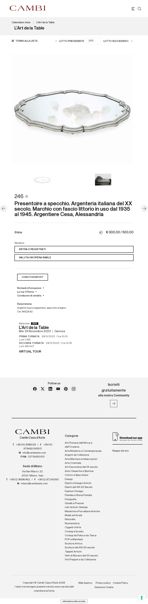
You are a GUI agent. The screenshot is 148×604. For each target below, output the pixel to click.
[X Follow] (42, 388)
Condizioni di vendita (29, 295)
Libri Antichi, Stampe (76, 507)
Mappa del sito (120, 451)
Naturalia (70, 519)
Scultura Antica (73, 543)
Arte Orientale (73, 463)
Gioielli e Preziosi (74, 503)
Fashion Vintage (74, 491)
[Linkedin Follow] (50, 388)
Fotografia (70, 499)
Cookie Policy (120, 583)
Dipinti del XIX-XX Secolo (78, 487)
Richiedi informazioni (29, 288)
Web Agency (85, 583)
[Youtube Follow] (58, 388)
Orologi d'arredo (74, 531)
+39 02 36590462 (19, 479)
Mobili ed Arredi (73, 515)
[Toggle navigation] (133, 8)
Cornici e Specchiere (76, 475)
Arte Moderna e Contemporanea (83, 451)
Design (69, 479)
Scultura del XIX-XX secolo (80, 547)
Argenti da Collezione (77, 455)
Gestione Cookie (103, 587)
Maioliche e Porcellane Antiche (82, 511)
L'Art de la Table (45, 22)
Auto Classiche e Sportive (79, 471)
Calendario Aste (21, 22)
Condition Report (32, 277)
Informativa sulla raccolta (74, 601)
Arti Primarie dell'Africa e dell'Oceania (78, 445)
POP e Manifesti (74, 539)
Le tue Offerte (25, 292)
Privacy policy (103, 583)
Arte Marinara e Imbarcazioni (81, 459)
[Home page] (28, 8)
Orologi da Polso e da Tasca (80, 535)
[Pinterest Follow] (65, 388)
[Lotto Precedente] (3, 208)
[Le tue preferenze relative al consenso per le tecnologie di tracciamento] (141, 597)
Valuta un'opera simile (35, 257)
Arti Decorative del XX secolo (81, 467)
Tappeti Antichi (73, 551)
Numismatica (72, 523)
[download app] (127, 436)
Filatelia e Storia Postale (78, 495)
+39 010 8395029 (26, 444)
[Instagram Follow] (73, 388)
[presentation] (18, 109)
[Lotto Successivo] (144, 208)
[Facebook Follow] (34, 388)
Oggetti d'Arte (73, 527)
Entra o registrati (32, 249)
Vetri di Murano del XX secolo (81, 555)
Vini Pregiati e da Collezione (80, 559)
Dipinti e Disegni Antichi (78, 483)
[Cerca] (139, 8)
